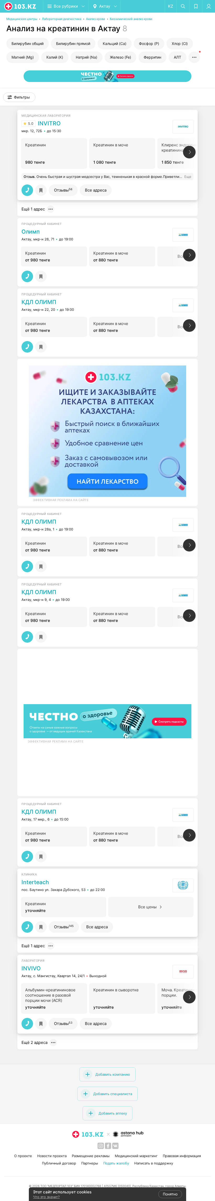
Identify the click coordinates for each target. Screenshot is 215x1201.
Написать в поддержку (153, 1163)
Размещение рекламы (91, 1156)
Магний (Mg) (23, 57)
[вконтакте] (115, 1146)
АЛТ (177, 57)
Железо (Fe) (120, 57)
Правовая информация (182, 1156)
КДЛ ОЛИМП (39, 302)
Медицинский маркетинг (136, 1156)
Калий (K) (54, 57)
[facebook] (108, 1146)
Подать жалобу (116, 1163)
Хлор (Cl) (180, 43)
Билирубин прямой (73, 43)
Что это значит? (46, 1197)
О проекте (23, 1156)
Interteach (35, 882)
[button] (19, 97)
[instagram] (101, 1146)
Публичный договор (59, 1163)
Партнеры (89, 1163)
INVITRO (49, 123)
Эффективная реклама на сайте (61, 500)
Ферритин (152, 57)
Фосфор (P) (149, 43)
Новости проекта (52, 1156)
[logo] (20, 6)
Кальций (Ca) (114, 43)
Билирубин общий (28, 43)
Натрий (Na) (86, 57)
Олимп (31, 232)
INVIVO (31, 968)
